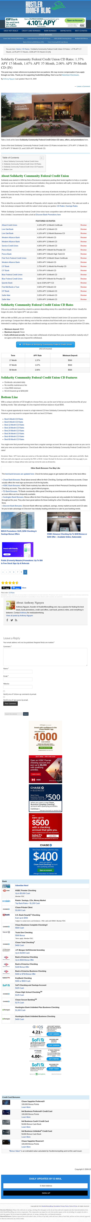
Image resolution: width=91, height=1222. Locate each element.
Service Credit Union (10, 246)
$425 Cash (19, 988)
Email (6, 676)
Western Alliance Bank (11, 237)
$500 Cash (19, 928)
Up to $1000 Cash (22, 953)
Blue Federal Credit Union (12, 275)
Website (6, 684)
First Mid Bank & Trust (10, 287)
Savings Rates (71, 206)
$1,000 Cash (20, 1010)
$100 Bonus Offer (22, 967)
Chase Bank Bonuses (11, 480)
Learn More (26, 1107)
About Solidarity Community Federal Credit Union (21, 161)
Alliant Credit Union (9, 225)
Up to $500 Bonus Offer (24, 960)
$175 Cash (19, 1003)
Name (6, 668)
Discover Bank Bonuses (12, 506)
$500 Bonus (20, 935)
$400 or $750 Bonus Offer (25, 974)
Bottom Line (8, 169)
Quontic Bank (7, 283)
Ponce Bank (6, 250)
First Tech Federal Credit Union (14, 258)
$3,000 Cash (20, 910)
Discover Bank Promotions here (48, 215)
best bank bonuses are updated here (19, 474)
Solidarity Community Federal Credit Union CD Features (23, 167)
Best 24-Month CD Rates (14, 431)
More (24, 588)
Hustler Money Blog (45, 7)
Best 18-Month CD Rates (14, 428)
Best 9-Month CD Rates (13, 422)
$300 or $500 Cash (22, 981)
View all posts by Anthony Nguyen (19, 616)
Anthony (23, 613)
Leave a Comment (83, 86)
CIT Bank (5, 266)
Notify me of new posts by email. (15, 700)
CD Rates (61, 206)
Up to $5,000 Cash (22, 893)
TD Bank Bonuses (10, 491)
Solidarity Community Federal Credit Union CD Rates (22, 164)
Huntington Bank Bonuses (13, 497)
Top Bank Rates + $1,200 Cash (27, 903)
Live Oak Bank (7, 229)
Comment (7, 646)
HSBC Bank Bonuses (11, 485)
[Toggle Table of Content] (40, 158)
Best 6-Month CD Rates (13, 419)
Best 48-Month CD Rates (14, 436)
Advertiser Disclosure (70, 75)
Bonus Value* (15, 1151)
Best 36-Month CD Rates (14, 434)
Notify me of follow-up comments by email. (20, 694)
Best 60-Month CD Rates (14, 439)
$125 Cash (19, 995)
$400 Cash (19, 945)
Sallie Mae (6, 295)
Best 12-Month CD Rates (14, 425)
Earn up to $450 (21, 918)
